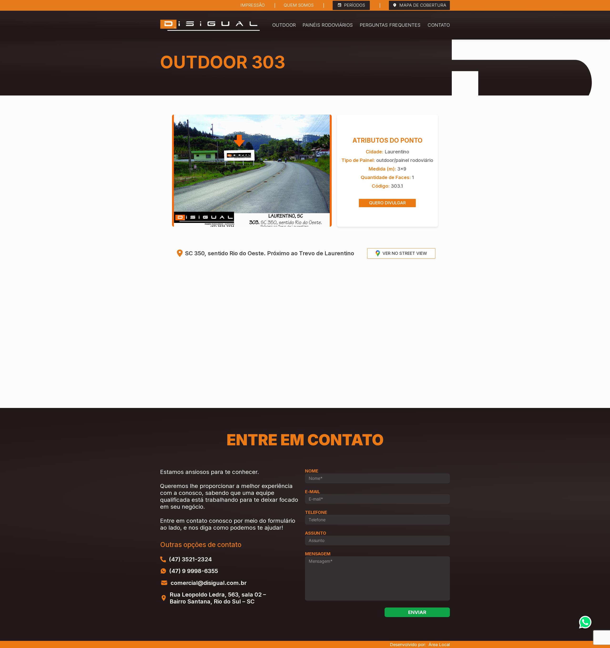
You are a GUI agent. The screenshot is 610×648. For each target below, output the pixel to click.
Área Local (439, 644)
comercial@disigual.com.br (209, 582)
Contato (438, 25)
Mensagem (317, 553)
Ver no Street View (404, 253)
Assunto (315, 533)
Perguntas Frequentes (390, 25)
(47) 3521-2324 (190, 559)
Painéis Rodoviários (328, 25)
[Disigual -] (210, 25)
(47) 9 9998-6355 (193, 571)
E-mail (312, 491)
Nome (311, 470)
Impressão (252, 5)
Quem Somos (299, 5)
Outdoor (284, 25)
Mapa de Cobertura (422, 5)
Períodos (354, 5)
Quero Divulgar (387, 202)
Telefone (316, 512)
